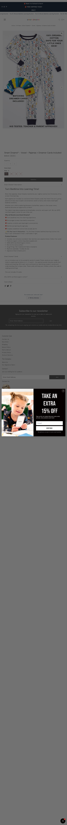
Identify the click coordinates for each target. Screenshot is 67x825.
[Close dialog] (63, 390)
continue (49, 428)
